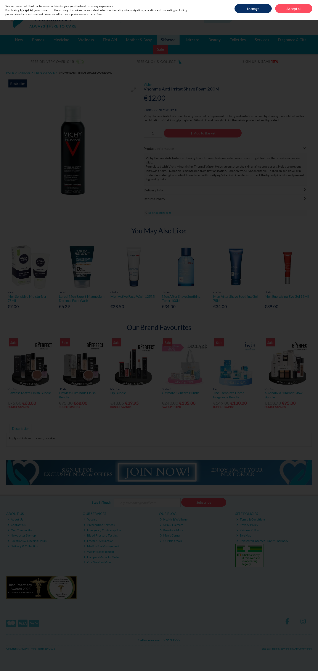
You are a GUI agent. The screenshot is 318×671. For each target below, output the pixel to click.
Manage (253, 8)
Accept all (293, 8)
